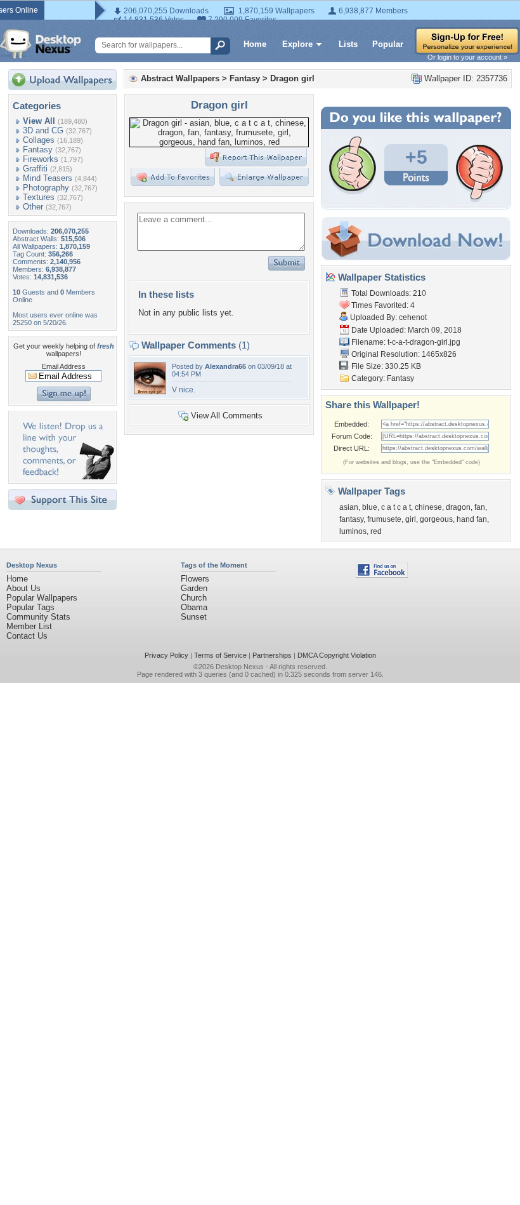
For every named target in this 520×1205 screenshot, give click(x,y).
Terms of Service (220, 655)
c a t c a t (396, 507)
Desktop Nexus (240, 666)
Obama (194, 607)
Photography (46, 187)
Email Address (64, 366)
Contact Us (27, 636)
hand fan (472, 519)
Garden (194, 588)
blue (369, 507)
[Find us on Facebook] (382, 575)
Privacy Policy (166, 655)
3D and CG (43, 130)
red (376, 531)
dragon (458, 507)
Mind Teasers (47, 178)
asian (348, 507)
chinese (428, 507)
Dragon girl (292, 78)
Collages (39, 140)
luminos (353, 531)
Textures (39, 197)
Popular (387, 44)
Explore (297, 44)
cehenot (413, 317)
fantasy (351, 519)
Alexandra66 (225, 366)
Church (194, 597)
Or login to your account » (467, 57)
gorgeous (436, 519)
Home (255, 44)
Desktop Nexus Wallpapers (40, 43)
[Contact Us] (66, 476)
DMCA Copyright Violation (336, 655)
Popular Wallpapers (41, 597)
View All (39, 121)
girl (410, 519)
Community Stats (38, 617)
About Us (23, 588)
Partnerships (272, 655)
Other (33, 206)
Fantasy (38, 149)
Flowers (195, 578)
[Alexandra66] (150, 391)
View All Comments (227, 415)
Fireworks (40, 159)
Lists (348, 44)
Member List (29, 626)
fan (479, 507)
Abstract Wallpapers (180, 78)
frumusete (384, 519)
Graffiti (35, 168)
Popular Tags (30, 607)
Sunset (194, 617)
